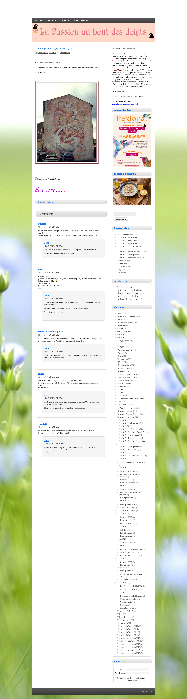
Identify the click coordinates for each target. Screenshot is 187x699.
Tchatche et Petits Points (126, 611)
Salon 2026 (124, 341)
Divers (120, 356)
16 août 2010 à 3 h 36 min (54, 444)
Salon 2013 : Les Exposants (128, 255)
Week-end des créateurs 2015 (128, 644)
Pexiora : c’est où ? (124, 261)
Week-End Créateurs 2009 (127, 626)
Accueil (38, 20)
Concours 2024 (123, 334)
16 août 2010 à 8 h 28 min (54, 299)
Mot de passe (120, 673)
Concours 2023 (126, 562)
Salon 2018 (121, 501)
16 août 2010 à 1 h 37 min (48, 427)
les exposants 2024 (127, 589)
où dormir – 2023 (127, 579)
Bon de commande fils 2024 (131, 586)
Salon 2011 (121, 426)
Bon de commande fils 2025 (131, 596)
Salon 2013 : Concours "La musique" (131, 441)
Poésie (119, 401)
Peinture (120, 395)
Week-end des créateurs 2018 (128, 653)
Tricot (119, 614)
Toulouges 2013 (123, 267)
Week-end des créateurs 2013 (128, 638)
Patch (119, 389)
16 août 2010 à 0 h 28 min (54, 352)
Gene (46, 243)
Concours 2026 (123, 337)
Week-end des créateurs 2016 (128, 647)
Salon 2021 (121, 539)
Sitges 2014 (121, 270)
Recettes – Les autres (125, 417)
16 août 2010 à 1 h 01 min (48, 227)
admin (53, 53)
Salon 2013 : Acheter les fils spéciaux (131, 258)
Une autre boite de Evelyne (128, 296)
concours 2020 (123, 331)
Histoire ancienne (124, 368)
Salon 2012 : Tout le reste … (128, 438)
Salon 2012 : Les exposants (128, 435)
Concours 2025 (126, 602)
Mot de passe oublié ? (135, 680)
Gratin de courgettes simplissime (130, 290)
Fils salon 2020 (126, 533)
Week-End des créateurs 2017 (128, 650)
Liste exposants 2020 (128, 536)
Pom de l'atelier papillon (50, 331)
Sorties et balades (46, 202)
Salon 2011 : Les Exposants (128, 429)
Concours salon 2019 (125, 350)
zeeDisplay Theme (145, 691)
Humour (120, 371)
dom (40, 269)
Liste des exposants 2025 (127, 377)
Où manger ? (125, 605)
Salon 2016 (121, 468)
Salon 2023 (121, 558)
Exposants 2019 (126, 520)
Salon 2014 (121, 452)
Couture (120, 353)
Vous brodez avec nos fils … (131, 408)
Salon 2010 (121, 420)
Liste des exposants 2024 (127, 374)
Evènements (122, 359)
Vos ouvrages (122, 623)
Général (120, 362)
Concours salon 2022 (128, 552)
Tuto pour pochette (124, 287)
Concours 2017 (126, 489)
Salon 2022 (121, 546)
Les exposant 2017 (127, 498)
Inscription (51, 20)
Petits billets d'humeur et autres (129, 398)
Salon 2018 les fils (127, 507)
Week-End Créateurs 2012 (127, 635)
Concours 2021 (126, 543)
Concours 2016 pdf (127, 471)
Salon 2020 (121, 526)
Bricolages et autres (125, 322)
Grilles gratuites (81, 20)
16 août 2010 (43, 53)
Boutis (119, 319)
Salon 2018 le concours (126, 510)
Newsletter (121, 273)
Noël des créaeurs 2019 (126, 383)
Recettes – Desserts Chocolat (128, 414)
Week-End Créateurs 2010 (127, 629)
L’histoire (65, 20)
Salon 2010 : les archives (127, 237)
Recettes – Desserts (124, 411)
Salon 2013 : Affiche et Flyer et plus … (132, 252)
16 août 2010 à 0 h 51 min (48, 335)
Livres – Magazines (125, 380)
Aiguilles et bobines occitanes (128, 316)
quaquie (42, 224)
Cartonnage (121, 328)
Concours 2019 (126, 517)
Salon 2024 (121, 582)
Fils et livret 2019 (127, 523)
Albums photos (123, 264)
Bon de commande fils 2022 (131, 549)
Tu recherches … (124, 620)
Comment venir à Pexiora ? (130, 599)
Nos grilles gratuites (125, 234)
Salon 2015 (121, 458)
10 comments (65, 53)
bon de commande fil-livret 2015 (133, 462)
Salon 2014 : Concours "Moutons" (130, 455)
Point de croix (122, 404)
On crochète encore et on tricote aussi (131, 293)
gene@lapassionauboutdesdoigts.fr (125, 104)
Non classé (121, 386)
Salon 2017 (121, 486)
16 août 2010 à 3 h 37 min (54, 246)
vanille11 (42, 424)
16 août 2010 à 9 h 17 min (48, 377)
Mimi (41, 373)
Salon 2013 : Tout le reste (127, 449)
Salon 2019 (121, 513)
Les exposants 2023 (127, 570)
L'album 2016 (125, 480)
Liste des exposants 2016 (129, 483)
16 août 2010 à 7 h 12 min (48, 273)
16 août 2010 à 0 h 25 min (54, 398)
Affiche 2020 (125, 530)
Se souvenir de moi (137, 678)
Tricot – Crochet (123, 617)
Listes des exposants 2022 (130, 555)
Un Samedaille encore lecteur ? (129, 299)
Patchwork (121, 392)
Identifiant (119, 669)
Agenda (120, 313)
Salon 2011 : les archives (127, 240)
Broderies (121, 325)
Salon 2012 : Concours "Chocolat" (130, 432)
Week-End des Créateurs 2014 (129, 641)
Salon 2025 (121, 592)
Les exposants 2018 (127, 504)
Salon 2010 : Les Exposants (128, 423)
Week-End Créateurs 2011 (127, 632)
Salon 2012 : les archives (127, 243)
